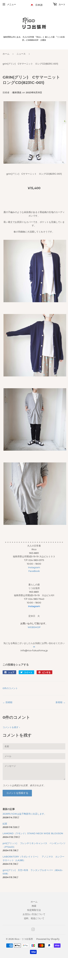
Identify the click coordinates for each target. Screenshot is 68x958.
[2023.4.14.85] (35, 301)
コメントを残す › (11, 727)
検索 (34, 905)
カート (61, 4)
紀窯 (6, 823)
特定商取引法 (34, 910)
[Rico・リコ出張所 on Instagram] (33, 930)
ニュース (21, 53)
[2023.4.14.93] (35, 524)
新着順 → (60, 702)
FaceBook (34, 571)
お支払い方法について (34, 914)
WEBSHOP (34, 627)
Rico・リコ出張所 (23, 939)
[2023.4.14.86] (35, 375)
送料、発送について (34, 918)
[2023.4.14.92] (35, 449)
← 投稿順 (7, 702)
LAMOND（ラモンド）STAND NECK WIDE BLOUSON (33, 833)
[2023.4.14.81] (35, 162)
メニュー (11, 4)
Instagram (34, 567)
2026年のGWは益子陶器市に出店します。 (24, 813)
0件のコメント (10, 688)
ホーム (6, 53)
